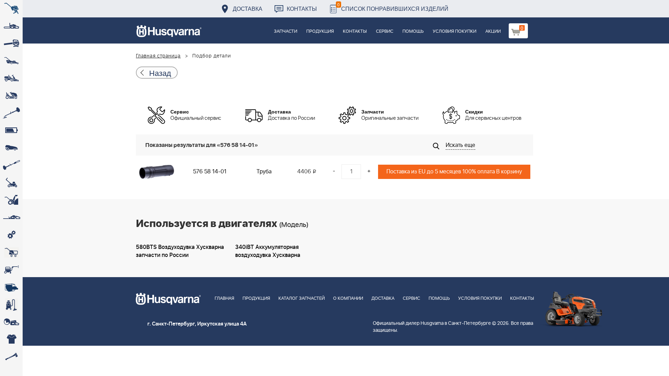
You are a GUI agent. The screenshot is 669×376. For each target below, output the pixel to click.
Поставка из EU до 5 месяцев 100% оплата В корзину (454, 171)
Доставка (247, 9)
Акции (493, 31)
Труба (263, 171)
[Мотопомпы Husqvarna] (11, 287)
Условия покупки (454, 31)
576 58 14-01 (209, 171)
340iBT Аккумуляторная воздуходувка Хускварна (267, 251)
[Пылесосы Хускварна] (11, 304)
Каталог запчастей (301, 298)
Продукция (320, 31)
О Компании (348, 298)
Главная (224, 298)
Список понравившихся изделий (392, 6)
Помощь (413, 31)
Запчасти (285, 31)
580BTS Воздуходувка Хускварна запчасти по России (180, 251)
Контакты (302, 9)
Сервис (384, 31)
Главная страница (158, 56)
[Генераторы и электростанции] (11, 252)
